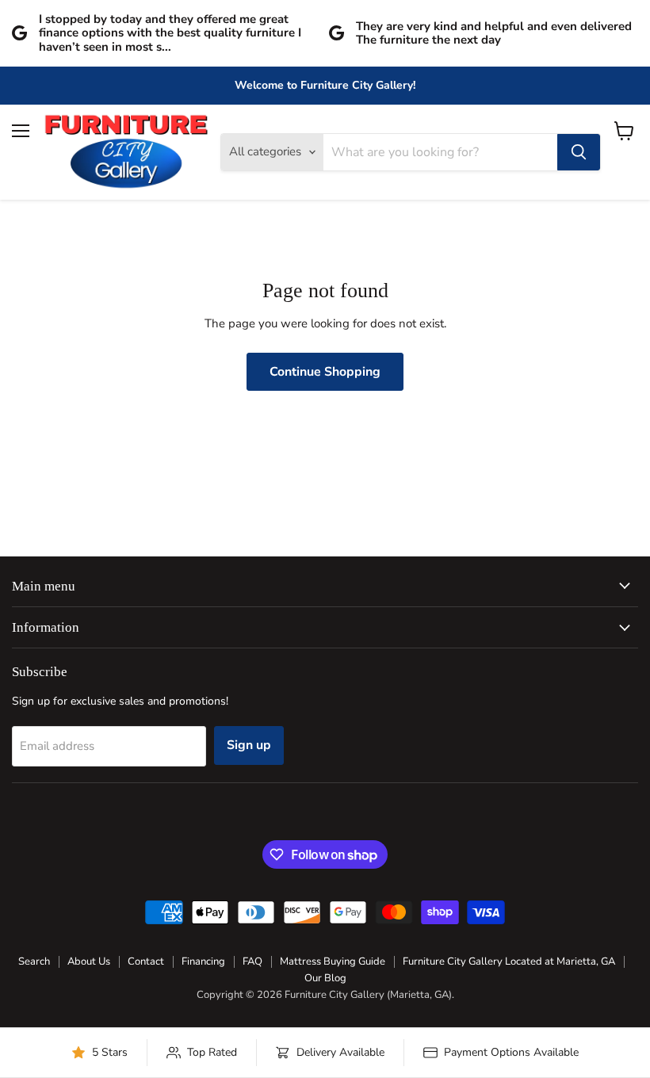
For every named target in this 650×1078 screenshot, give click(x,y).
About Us (88, 961)
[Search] (578, 152)
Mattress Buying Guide (332, 961)
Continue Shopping (325, 371)
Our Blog (325, 978)
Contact (146, 961)
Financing (203, 961)
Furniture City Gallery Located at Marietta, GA (509, 961)
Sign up (249, 745)
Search (34, 961)
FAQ (252, 961)
